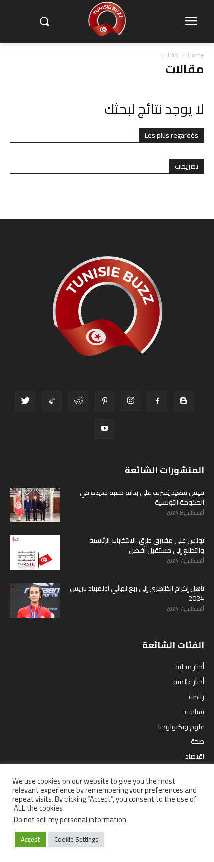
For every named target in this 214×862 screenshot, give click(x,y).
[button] (44, 21)
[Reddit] (78, 401)
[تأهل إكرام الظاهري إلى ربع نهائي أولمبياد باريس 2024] (35, 600)
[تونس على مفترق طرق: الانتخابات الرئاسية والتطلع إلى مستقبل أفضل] (35, 552)
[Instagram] (131, 401)
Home (196, 55)
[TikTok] (52, 401)
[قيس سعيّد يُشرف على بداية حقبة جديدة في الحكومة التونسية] (35, 505)
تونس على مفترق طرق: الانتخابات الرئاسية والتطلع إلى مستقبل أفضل (146, 545)
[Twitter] (25, 401)
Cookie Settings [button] (76, 839)
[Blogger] (184, 401)
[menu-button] (190, 21)
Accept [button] (30, 839)
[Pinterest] (104, 401)
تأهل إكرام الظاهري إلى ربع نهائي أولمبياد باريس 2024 (137, 593)
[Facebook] (157, 401)
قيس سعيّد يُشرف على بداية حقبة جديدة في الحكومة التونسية (142, 497)
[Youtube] (104, 429)
